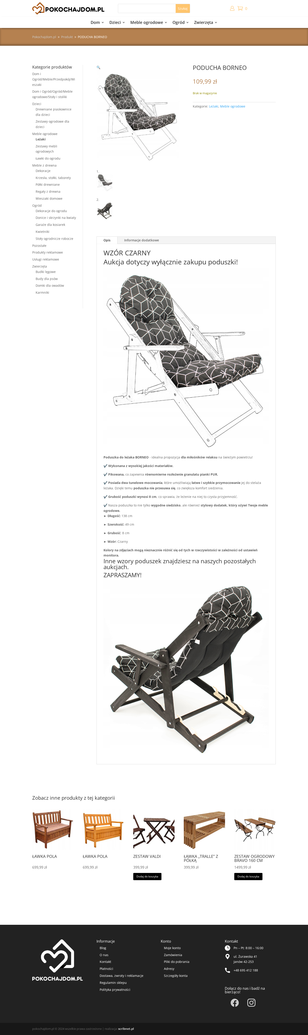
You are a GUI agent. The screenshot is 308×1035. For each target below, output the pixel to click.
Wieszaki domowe (49, 198)
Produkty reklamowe (47, 252)
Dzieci (115, 23)
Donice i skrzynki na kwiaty (56, 217)
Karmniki (42, 292)
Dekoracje (43, 171)
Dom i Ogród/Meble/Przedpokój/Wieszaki (53, 79)
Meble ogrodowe (146, 23)
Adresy (169, 968)
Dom (95, 23)
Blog (103, 948)
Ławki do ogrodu (48, 158)
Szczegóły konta (176, 975)
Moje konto (172, 948)
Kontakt (105, 961)
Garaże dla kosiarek (50, 224)
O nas (104, 955)
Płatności (106, 968)
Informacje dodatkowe (141, 240)
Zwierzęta (203, 23)
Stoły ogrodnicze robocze (54, 238)
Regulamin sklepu (113, 982)
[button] (98, 67)
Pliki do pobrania (176, 961)
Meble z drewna (44, 165)
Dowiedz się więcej (49, 884)
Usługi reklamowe (45, 259)
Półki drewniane (48, 184)
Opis (106, 240)
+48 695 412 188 (246, 970)
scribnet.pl (126, 1029)
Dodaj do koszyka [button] (147, 876)
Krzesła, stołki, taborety (53, 178)
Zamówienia (173, 955)
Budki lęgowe (46, 272)
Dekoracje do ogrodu (51, 211)
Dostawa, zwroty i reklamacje (121, 975)
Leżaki (41, 139)
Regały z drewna (48, 191)
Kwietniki (42, 231)
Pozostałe (39, 245)
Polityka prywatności (115, 989)
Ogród (178, 23)
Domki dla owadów (50, 285)
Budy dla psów (47, 279)
